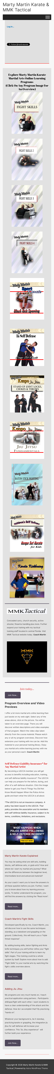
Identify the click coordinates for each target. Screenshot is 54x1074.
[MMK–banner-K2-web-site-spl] (27, 577)
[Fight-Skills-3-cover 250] (27, 206)
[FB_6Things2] (27, 834)
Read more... (13, 906)
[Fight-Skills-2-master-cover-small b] (27, 159)
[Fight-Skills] (27, 113)
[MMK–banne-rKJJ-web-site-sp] (27, 391)
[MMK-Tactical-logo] (27, 611)
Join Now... (13, 695)
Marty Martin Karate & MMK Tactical (26, 7)
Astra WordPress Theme (37, 1068)
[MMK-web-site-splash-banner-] (27, 438)
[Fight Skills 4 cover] (27, 252)
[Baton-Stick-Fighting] (27, 484)
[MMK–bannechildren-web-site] (27, 531)
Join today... (27, 689)
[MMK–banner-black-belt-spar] (27, 299)
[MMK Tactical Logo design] (27, 656)
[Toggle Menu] (47, 17)
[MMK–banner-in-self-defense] (27, 345)
